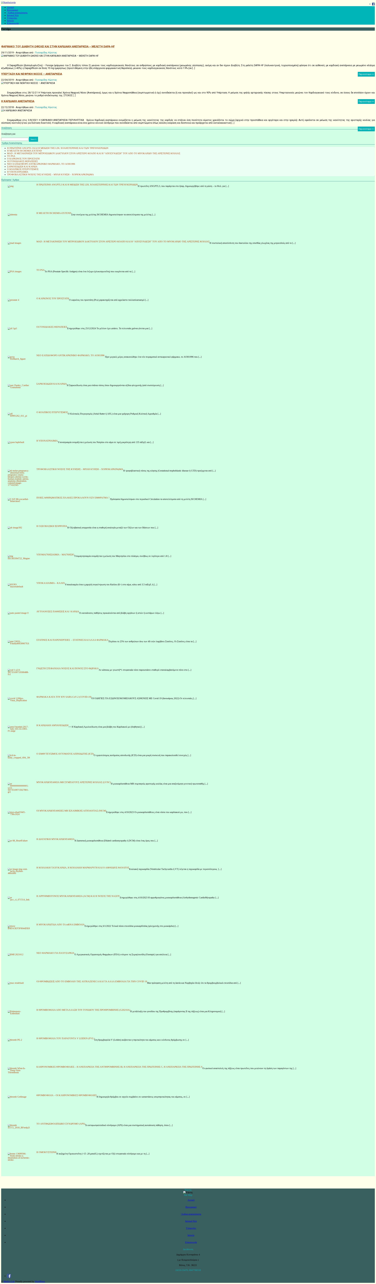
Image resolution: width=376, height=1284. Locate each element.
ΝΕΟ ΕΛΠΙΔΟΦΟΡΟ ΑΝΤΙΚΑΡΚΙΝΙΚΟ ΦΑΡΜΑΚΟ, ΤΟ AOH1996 (41, 164)
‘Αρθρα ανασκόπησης (17, 12)
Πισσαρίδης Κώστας (46, 52)
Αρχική (10, 7)
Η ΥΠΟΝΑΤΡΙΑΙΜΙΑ (17, 172)
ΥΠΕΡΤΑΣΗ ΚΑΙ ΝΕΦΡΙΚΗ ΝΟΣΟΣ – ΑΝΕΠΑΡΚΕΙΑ (31, 74)
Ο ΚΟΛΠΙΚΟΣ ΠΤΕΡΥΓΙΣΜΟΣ (22, 169)
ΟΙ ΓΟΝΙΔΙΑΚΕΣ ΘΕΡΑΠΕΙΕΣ (22, 161)
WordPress (40, 1281)
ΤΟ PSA (11, 156)
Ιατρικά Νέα (13, 15)
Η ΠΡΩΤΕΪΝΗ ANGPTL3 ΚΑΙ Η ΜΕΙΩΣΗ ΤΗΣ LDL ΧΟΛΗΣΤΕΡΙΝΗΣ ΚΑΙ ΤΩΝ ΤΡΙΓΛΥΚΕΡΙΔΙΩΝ (57, 148)
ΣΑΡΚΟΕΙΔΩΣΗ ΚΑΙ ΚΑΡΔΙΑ (22, 166)
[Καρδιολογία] (8, 2)
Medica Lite (9, 1281)
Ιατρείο (10, 20)
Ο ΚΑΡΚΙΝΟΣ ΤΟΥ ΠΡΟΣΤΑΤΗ (23, 158)
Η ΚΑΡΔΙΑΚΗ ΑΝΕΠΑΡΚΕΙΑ (17, 101)
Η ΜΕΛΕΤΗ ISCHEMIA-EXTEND (24, 150)
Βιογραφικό (12, 10)
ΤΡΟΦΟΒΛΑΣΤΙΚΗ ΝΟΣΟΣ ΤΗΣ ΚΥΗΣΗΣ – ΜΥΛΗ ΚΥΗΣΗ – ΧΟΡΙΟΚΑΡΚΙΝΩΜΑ (50, 174)
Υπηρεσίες (12, 18)
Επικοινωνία (13, 23)
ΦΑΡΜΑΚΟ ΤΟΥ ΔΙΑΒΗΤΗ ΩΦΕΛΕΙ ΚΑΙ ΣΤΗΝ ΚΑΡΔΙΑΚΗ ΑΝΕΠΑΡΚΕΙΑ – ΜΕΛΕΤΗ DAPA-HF (58, 46)
